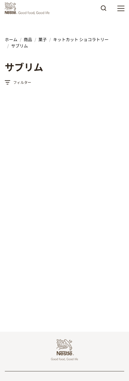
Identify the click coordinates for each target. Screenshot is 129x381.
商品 (28, 39)
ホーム (11, 39)
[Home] (28, 8)
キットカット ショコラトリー (81, 39)
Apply (103, 10)
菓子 (42, 39)
